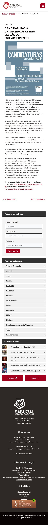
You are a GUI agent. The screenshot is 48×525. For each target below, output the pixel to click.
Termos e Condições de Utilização (24, 470)
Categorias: (10, 232)
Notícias (9, 320)
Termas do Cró (24, 494)
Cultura (9, 281)
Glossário (24, 499)
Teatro (8, 330)
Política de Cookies (24, 473)
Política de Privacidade (24, 468)
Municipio (10, 310)
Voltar (34, 378)
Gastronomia (11, 300)
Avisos (8, 276)
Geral (8, 305)
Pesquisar (11, 251)
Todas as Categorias (13, 266)
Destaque (10, 291)
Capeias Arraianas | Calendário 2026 (25, 365)
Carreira (24, 496)
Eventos (9, 295)
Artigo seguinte (38, 199)
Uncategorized (12, 335)
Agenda (9, 271)
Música (9, 315)
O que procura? (12, 222)
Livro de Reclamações (24, 480)
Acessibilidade (24, 475)
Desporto (10, 286)
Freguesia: (10, 241)
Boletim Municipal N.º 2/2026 (23, 352)
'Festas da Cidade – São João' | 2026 (25, 371)
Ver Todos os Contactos (24, 454)
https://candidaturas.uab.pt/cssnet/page (19, 189)
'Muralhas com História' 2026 (23, 347)
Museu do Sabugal (24, 492)
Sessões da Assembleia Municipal (19, 325)
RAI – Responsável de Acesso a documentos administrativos (24, 477)
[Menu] (42, 5)
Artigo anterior (9, 199)
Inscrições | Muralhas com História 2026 (25, 358)
